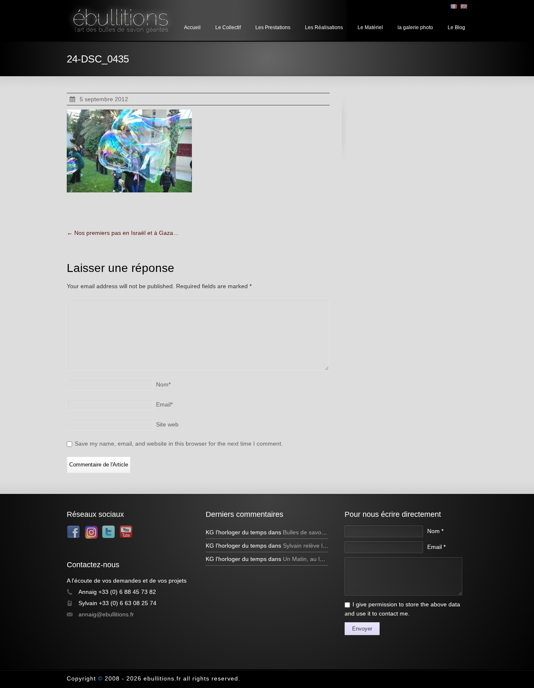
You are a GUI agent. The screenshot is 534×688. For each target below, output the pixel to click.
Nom (163, 384)
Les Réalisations (324, 27)
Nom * (435, 531)
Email (164, 404)
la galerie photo (415, 27)
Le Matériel (370, 27)
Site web (167, 424)
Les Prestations (272, 27)
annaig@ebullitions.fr (106, 614)
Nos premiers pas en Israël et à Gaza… (123, 232)
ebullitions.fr (162, 678)
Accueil (192, 27)
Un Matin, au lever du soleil (319, 559)
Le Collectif (228, 27)
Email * (436, 546)
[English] (464, 6)
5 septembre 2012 (104, 99)
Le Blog (456, 27)
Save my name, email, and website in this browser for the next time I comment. (179, 443)
